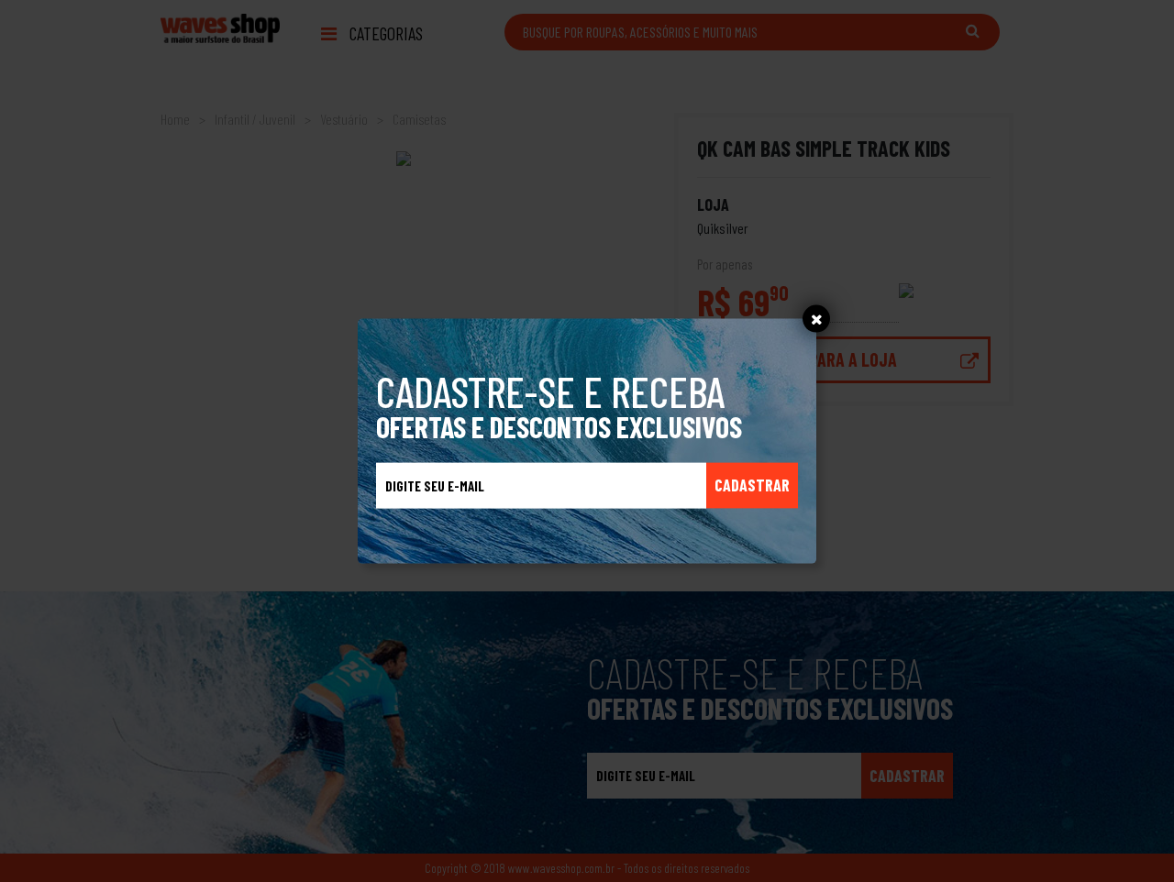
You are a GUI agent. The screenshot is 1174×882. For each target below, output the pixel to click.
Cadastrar (752, 485)
